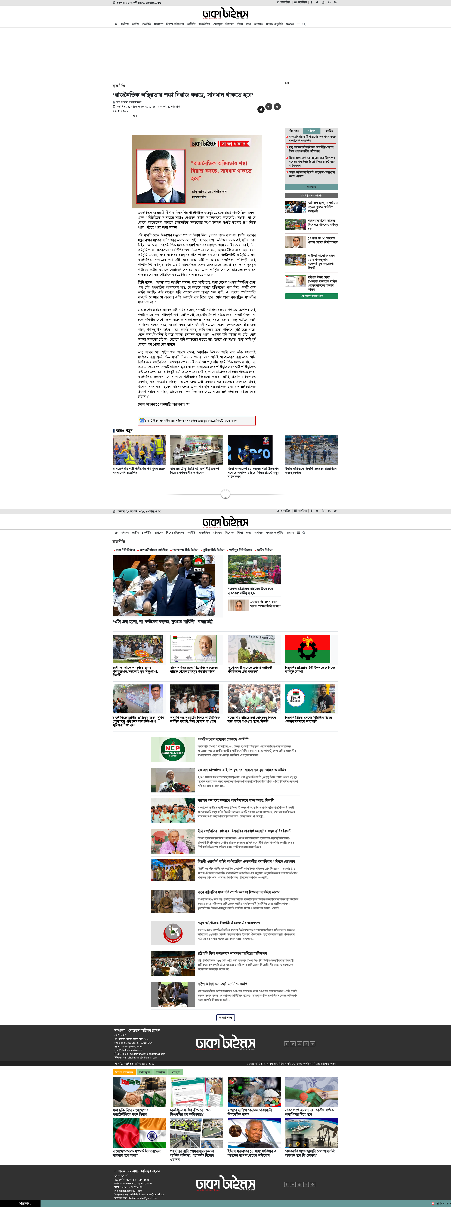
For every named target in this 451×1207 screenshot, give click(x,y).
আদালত (258, 24)
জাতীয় (135, 24)
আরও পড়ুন (124, 430)
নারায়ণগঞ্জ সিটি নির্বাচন (185, 550)
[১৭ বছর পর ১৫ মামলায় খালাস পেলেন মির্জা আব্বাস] (296, 242)
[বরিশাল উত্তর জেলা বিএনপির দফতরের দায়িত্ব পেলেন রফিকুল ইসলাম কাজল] (296, 281)
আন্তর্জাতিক (204, 24)
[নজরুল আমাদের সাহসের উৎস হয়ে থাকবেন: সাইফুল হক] (296, 225)
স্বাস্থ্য (248, 24)
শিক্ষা (240, 24)
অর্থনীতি (191, 24)
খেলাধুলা (217, 24)
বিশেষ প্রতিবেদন (175, 24)
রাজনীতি (146, 24)
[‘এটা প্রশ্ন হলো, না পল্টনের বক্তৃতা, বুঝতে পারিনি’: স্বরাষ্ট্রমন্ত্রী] (296, 207)
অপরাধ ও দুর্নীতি (274, 24)
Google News (207, 421)
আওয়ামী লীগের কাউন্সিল (154, 550)
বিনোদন (230, 24)
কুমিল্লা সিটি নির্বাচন (213, 550)
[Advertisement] (225, 55)
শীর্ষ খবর (294, 131)
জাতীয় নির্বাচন (264, 550)
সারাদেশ (158, 24)
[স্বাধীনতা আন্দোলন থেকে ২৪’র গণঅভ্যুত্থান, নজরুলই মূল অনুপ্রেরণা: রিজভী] (296, 260)
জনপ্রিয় (329, 131)
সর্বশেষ (125, 24)
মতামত (290, 24)
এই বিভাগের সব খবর (312, 296)
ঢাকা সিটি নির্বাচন (125, 550)
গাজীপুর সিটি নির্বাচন (240, 550)
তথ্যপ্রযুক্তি (144, 1072)
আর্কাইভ (302, 2)
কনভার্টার (285, 2)
